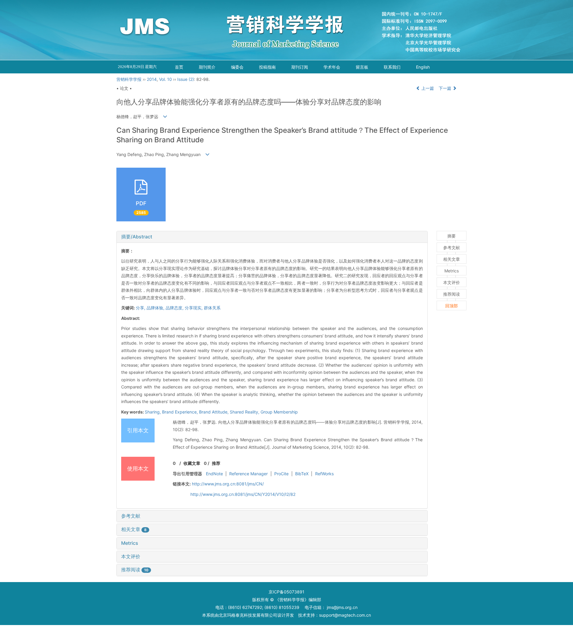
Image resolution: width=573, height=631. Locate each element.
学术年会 (332, 67)
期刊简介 (207, 67)
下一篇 (445, 88)
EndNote (214, 473)
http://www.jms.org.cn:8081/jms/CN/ (228, 483)
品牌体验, (156, 307)
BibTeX (302, 473)
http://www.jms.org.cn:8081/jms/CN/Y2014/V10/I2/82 (242, 494)
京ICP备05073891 (286, 591)
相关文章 (134, 529)
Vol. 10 (165, 79)
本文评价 (130, 556)
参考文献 (130, 516)
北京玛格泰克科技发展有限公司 (248, 615)
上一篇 (427, 88)
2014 (152, 79)
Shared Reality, (245, 411)
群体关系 (212, 307)
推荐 (216, 463)
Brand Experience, (180, 411)
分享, (141, 307)
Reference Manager (248, 473)
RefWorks (324, 473)
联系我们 (392, 67)
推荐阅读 (134, 570)
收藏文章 (192, 463)
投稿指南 (267, 67)
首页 (179, 67)
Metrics (129, 543)
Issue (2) (185, 79)
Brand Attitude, (214, 411)
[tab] (272, 237)
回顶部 (451, 305)
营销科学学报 (128, 79)
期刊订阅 (299, 67)
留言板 (362, 67)
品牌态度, (175, 307)
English (423, 67)
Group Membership (279, 411)
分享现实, (194, 307)
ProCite (281, 473)
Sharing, (153, 411)
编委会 (237, 67)
